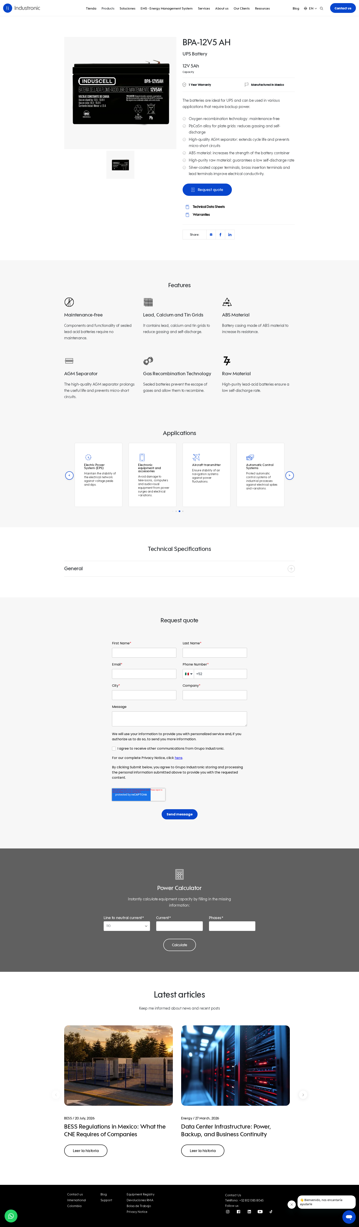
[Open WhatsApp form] (11, 1216)
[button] (310, 8)
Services (204, 8)
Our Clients (242, 8)
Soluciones (127, 8)
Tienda (91, 8)
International (76, 1200)
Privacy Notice (137, 1212)
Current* (163, 918)
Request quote (210, 190)
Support (106, 1200)
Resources (262, 8)
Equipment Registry (140, 1194)
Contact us (343, 8)
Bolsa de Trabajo (139, 1206)
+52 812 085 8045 (251, 1200)
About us (221, 8)
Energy (186, 1118)
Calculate (179, 945)
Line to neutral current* (124, 918)
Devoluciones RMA (140, 1200)
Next (303, 1095)
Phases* (216, 918)
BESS (68, 1118)
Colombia (74, 1206)
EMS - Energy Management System (167, 8)
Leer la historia (86, 1151)
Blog (296, 8)
